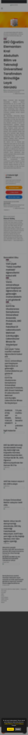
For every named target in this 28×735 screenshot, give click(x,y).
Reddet (18, 729)
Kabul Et (10, 729)
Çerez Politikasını (19, 723)
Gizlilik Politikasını (9, 723)
